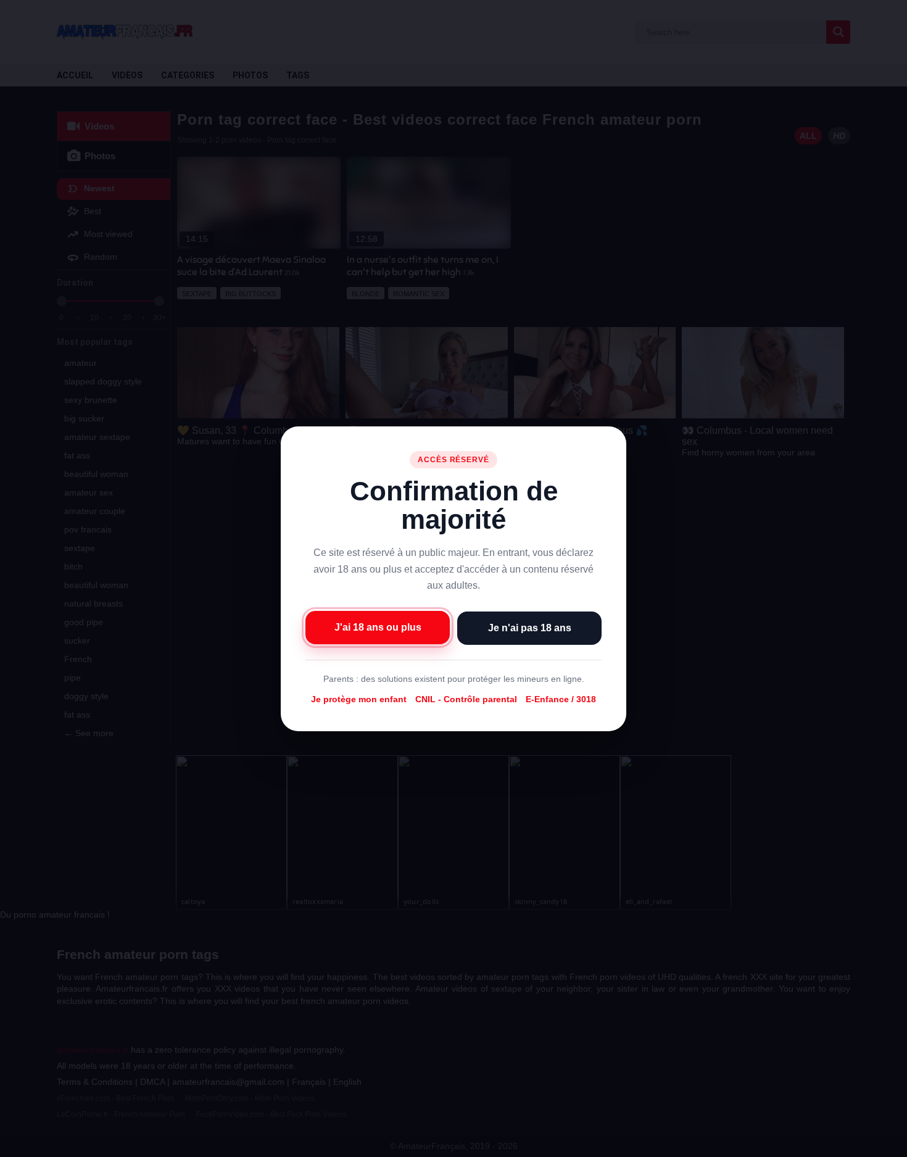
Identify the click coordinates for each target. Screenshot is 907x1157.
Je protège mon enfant (359, 699)
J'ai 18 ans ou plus (377, 626)
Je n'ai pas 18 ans (529, 627)
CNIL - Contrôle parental (466, 699)
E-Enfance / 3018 (561, 699)
